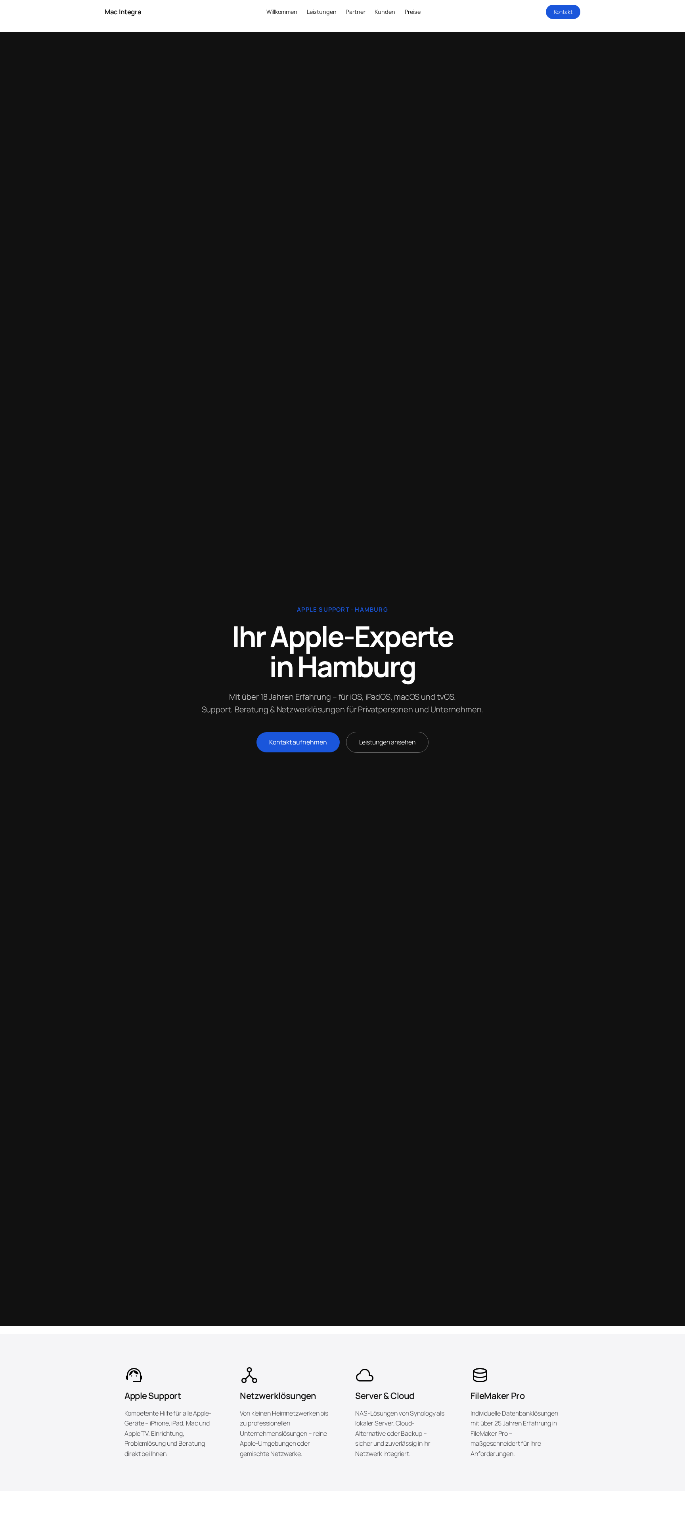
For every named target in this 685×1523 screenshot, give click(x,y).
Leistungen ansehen (387, 742)
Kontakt (563, 11)
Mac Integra (123, 11)
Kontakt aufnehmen (298, 742)
